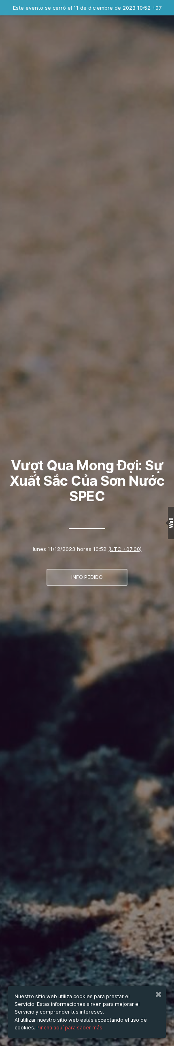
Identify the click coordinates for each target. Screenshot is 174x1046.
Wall (171, 523)
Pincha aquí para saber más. (70, 1028)
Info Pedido (87, 577)
